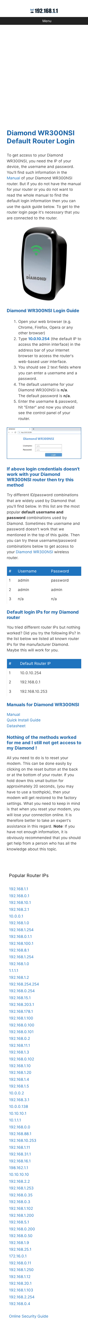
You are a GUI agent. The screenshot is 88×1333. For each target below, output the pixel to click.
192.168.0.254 (22, 991)
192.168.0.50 (20, 1235)
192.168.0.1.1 (20, 936)
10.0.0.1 (16, 916)
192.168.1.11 (19, 1147)
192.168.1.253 (21, 1188)
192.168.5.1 (19, 1222)
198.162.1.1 (18, 1168)
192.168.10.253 (22, 1140)
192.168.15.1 (20, 998)
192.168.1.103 (21, 1290)
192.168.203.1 (21, 1004)
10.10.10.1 (17, 1113)
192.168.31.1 (20, 1154)
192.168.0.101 (21, 1032)
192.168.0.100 (21, 1025)
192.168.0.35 (20, 1195)
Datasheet (16, 726)
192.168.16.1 (20, 1161)
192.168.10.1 (20, 902)
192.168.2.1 (19, 909)
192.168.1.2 (19, 977)
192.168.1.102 (21, 1208)
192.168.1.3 (19, 1052)
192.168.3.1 (19, 1100)
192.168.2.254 (22, 1297)
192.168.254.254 (24, 984)
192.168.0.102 (21, 1059)
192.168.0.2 (19, 1038)
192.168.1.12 (19, 1276)
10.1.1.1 (15, 1120)
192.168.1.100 (21, 1018)
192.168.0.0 (19, 1127)
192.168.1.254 (21, 930)
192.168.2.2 (19, 1181)
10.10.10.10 (19, 1174)
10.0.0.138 (18, 1106)
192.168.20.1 (20, 1283)
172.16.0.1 (18, 1256)
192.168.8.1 (19, 950)
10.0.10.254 (39, 339)
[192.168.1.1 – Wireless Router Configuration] (44, 10)
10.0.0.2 (16, 1093)
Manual (13, 178)
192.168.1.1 (18, 889)
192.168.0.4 (19, 1303)
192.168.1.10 (20, 1066)
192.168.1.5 (19, 1086)
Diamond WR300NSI (34, 552)
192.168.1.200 (21, 1215)
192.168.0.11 (20, 1263)
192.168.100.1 (21, 943)
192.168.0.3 (19, 1201)
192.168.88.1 (20, 1134)
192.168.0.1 (19, 896)
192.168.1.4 (19, 1079)
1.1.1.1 (13, 970)
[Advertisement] (44, 74)
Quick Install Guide (24, 720)
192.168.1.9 (19, 1242)
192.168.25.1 (20, 1249)
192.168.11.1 (19, 1045)
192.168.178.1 (21, 1011)
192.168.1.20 (20, 1072)
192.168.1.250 (21, 1269)
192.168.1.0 (19, 923)
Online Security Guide (28, 1316)
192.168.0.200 (22, 1229)
